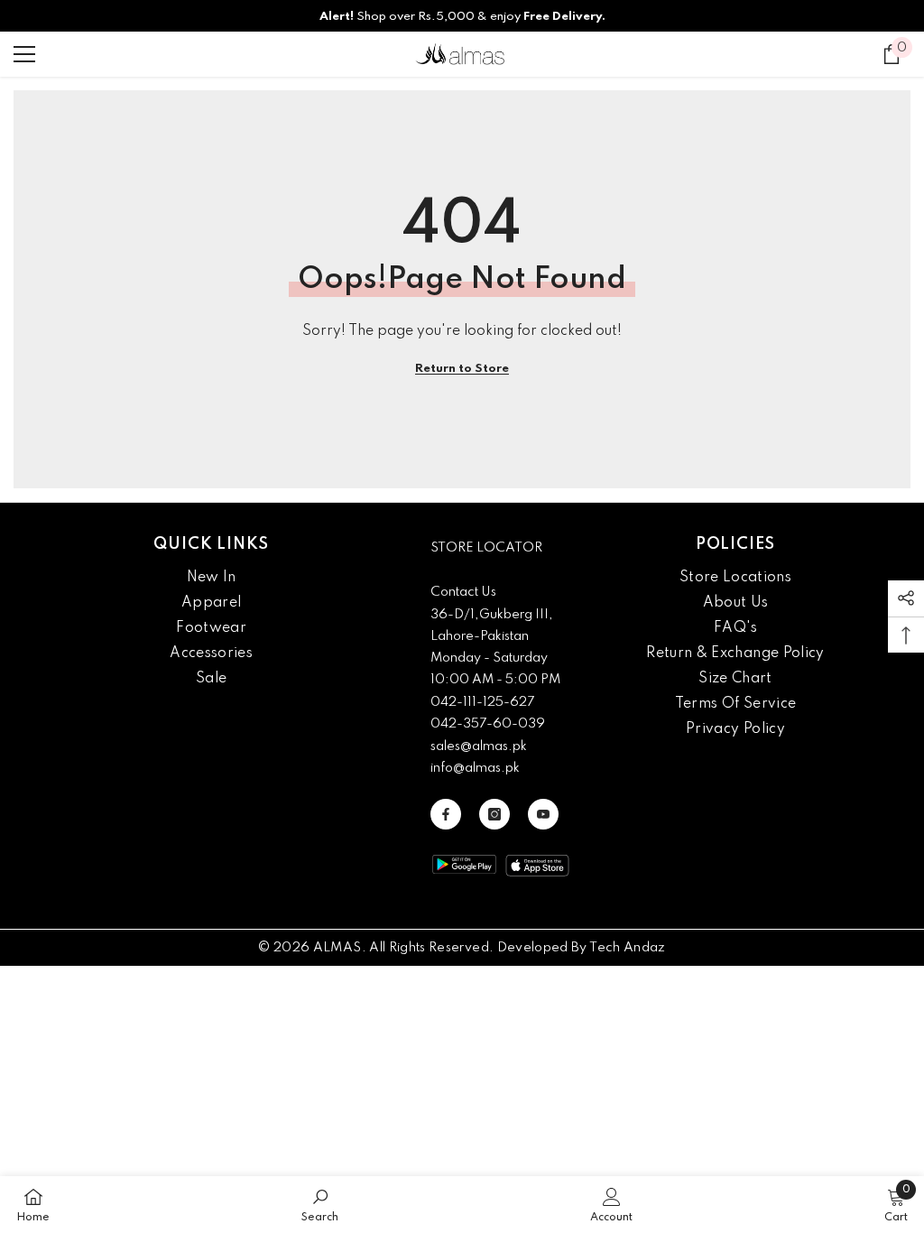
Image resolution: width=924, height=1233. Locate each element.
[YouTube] (543, 814)
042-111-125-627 (482, 702)
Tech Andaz (627, 947)
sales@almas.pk (478, 746)
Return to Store (462, 369)
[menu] (24, 54)
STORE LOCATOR (486, 548)
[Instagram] (494, 814)
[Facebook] (445, 814)
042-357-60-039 (487, 724)
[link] (320, 1204)
